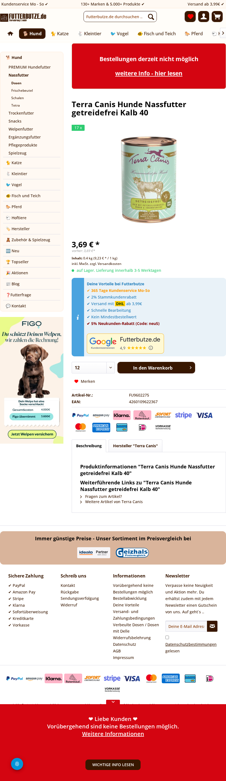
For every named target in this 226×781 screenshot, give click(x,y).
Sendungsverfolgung (80, 598)
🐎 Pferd (14, 206)
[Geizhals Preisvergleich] (132, 552)
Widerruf (69, 605)
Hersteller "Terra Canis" (135, 445)
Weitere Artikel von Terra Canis (113, 501)
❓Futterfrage (18, 294)
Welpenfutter (21, 129)
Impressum (123, 657)
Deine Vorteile (126, 605)
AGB (117, 650)
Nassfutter (19, 75)
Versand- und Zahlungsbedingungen (134, 615)
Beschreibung (89, 445)
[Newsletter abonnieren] (212, 626)
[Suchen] (151, 16)
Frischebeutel (22, 90)
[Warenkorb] (217, 16)
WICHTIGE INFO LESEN (113, 764)
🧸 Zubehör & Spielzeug (28, 239)
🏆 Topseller (17, 261)
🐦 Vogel (14, 184)
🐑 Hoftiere (16, 217)
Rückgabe (70, 592)
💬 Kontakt (16, 305)
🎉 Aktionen (17, 272)
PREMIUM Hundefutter (30, 67)
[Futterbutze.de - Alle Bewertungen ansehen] (155, 343)
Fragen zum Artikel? (103, 496)
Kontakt (68, 585)
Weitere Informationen (113, 717)
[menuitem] (120, 16)
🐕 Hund (14, 57)
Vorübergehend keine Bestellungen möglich (133, 589)
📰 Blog (13, 283)
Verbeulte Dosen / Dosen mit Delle (136, 628)
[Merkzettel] (190, 16)
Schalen (17, 98)
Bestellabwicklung (130, 598)
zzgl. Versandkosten (106, 263)
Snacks (15, 121)
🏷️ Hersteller (18, 228)
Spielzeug (17, 153)
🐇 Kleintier (16, 173)
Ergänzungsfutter (25, 137)
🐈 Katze (14, 162)
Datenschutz (124, 644)
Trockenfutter (21, 113)
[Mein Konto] (203, 16)
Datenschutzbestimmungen (191, 644)
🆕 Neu (12, 250)
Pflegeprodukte (23, 145)
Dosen (16, 83)
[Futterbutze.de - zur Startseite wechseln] (23, 18)
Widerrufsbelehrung (132, 637)
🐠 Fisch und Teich (23, 195)
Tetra (15, 105)
